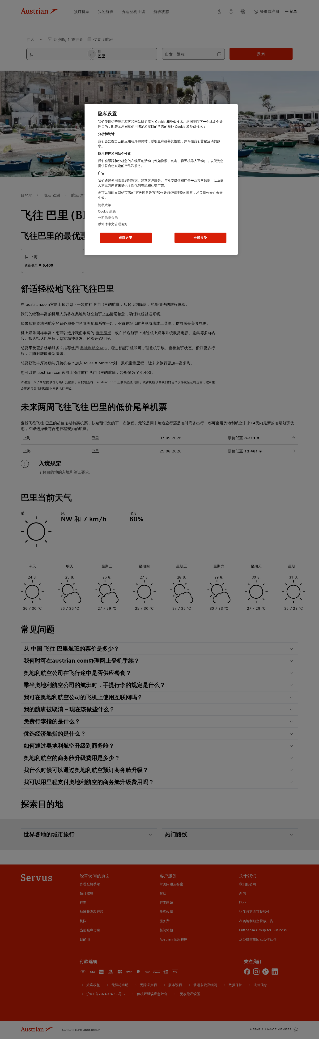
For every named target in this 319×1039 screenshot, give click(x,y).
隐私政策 (104, 205)
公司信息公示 (108, 218)
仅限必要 (125, 237)
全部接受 (200, 237)
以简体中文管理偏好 (113, 224)
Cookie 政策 (107, 211)
